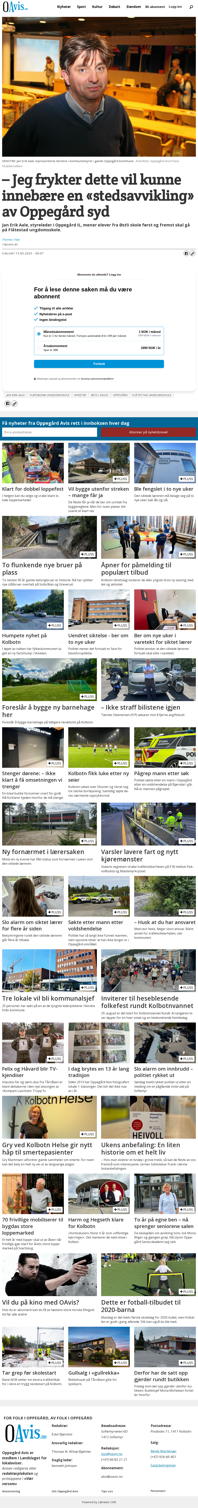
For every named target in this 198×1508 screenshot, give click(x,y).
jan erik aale (15, 395)
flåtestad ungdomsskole (151, 395)
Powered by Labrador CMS (99, 1502)
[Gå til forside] (15, 7)
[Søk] (191, 7)
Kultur (97, 6)
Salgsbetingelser (163, 1465)
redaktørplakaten (17, 1473)
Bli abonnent (155, 7)
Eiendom (133, 6)
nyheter (80, 395)
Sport (81, 6)
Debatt (114, 6)
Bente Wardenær (164, 1451)
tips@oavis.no (111, 1454)
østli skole (99, 395)
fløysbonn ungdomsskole (50, 395)
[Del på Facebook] (186, 253)
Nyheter (64, 6)
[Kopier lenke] (192, 253)
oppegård (120, 395)
